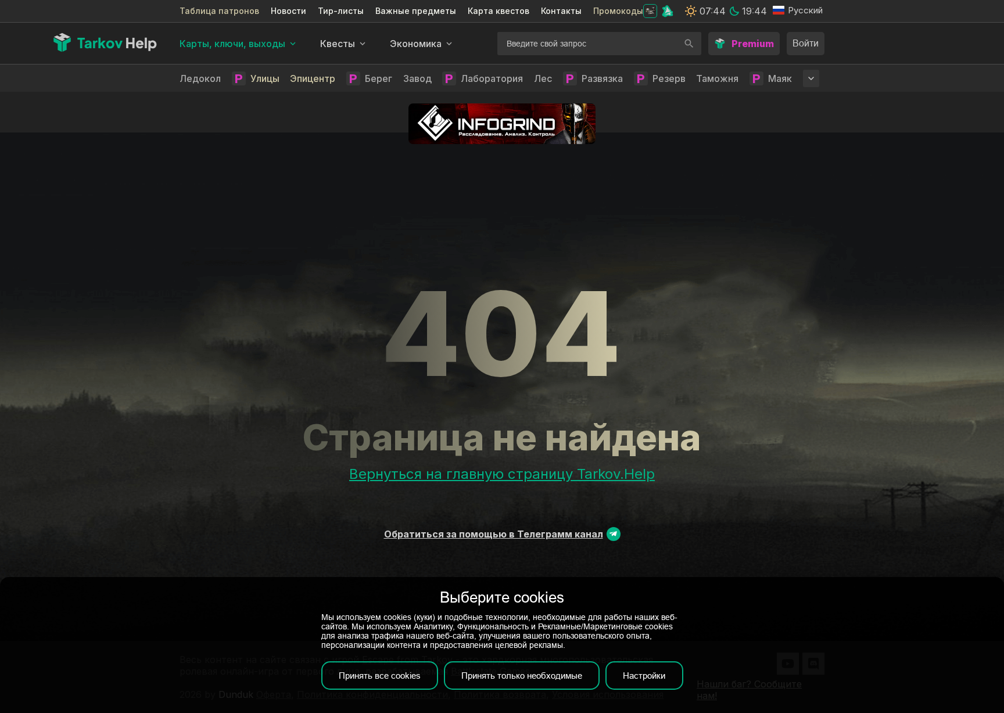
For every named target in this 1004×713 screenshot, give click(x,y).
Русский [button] (805, 10)
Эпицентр (312, 78)
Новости (288, 11)
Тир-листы (341, 11)
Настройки (644, 675)
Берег (378, 78)
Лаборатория (492, 78)
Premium (753, 43)
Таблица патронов (219, 11)
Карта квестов (498, 11)
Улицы (264, 78)
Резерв (669, 78)
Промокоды (618, 11)
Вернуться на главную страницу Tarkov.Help (502, 473)
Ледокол (200, 78)
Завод (417, 78)
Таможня (717, 78)
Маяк (780, 78)
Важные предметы (415, 11)
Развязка (602, 78)
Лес (543, 78)
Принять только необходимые (521, 675)
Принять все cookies (380, 675)
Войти (806, 43)
